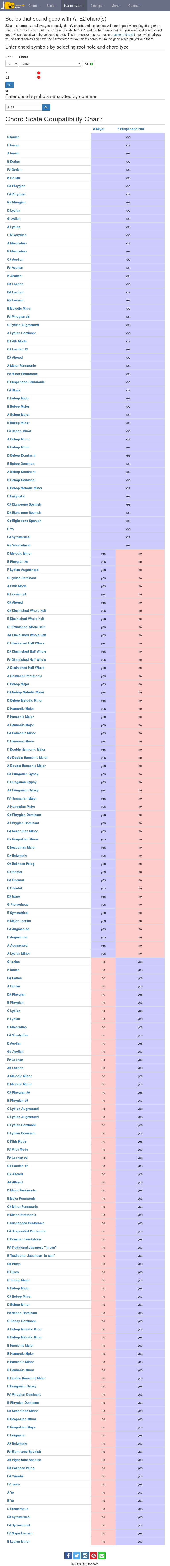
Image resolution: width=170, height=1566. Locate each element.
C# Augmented (18, 929)
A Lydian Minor (18, 953)
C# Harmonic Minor (21, 733)
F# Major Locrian (20, 1533)
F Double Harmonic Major (26, 749)
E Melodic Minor (19, 308)
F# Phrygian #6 (18, 316)
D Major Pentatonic (21, 1190)
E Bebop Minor (18, 422)
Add (87, 64)
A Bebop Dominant (21, 471)
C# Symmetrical (18, 537)
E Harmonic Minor (20, 1361)
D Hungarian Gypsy (22, 782)
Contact (134, 5)
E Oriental (14, 888)
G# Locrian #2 (17, 1165)
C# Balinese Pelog (21, 863)
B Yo (10, 1500)
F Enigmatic (16, 496)
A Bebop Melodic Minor (24, 1329)
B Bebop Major (18, 1288)
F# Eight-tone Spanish (24, 1451)
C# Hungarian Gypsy (22, 774)
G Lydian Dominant (21, 578)
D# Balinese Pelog (21, 1468)
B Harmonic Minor (20, 1370)
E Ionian (13, 145)
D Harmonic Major (20, 708)
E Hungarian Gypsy (21, 1386)
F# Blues (13, 390)
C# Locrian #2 (17, 349)
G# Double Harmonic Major (27, 757)
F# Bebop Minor (19, 431)
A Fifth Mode (17, 586)
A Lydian (13, 226)
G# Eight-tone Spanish (24, 520)
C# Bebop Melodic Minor (25, 692)
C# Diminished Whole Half (26, 610)
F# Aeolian (15, 267)
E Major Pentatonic (21, 1198)
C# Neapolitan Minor (22, 831)
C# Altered (15, 602)
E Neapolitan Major (21, 847)
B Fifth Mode (17, 341)
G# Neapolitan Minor (22, 839)
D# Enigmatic (17, 855)
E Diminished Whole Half (25, 618)
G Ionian (13, 961)
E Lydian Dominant (21, 1133)
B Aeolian (14, 275)
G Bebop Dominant (21, 1321)
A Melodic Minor (19, 1076)
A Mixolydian (17, 243)
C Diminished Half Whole (25, 643)
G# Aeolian (15, 1051)
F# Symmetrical (18, 1525)
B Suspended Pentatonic (26, 382)
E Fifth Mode (16, 1141)
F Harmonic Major (20, 716)
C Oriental (14, 872)
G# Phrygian (16, 202)
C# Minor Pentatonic (22, 1206)
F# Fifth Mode (17, 1149)
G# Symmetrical (19, 545)
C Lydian (13, 1010)
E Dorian (13, 161)
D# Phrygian (16, 994)
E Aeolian (14, 1043)
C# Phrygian (16, 186)
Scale (51, 5)
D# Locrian (15, 292)
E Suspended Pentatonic (25, 1223)
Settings (96, 5)
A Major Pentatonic (21, 365)
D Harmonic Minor (20, 741)
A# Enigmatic (17, 1443)
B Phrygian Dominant (23, 1402)
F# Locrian (15, 1059)
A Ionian (13, 153)
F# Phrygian (16, 194)
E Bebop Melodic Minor (24, 488)
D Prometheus (17, 1508)
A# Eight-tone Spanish (24, 1459)
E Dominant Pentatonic (24, 1239)
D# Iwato (13, 896)
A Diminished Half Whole (25, 667)
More (115, 5)
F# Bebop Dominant (22, 1312)
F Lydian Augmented (23, 569)
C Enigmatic (16, 1435)
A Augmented (17, 945)
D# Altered (15, 357)
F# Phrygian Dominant (24, 1394)
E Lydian (13, 1018)
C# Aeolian (15, 259)
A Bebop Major (18, 414)
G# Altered (15, 1174)
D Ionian (13, 137)
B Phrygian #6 (17, 1100)
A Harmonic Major (20, 725)
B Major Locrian (19, 921)
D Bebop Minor (18, 1304)
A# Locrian (15, 1067)
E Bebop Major (18, 406)
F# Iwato (13, 1484)
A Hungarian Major (21, 806)
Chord (33, 5)
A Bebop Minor (18, 439)
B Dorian (13, 177)
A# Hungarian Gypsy (22, 790)
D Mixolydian (17, 1027)
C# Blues (14, 1263)
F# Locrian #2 (17, 1157)
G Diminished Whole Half (26, 627)
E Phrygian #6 (17, 561)
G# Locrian (15, 300)
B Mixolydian (17, 251)
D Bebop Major (18, 398)
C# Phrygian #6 (18, 1092)
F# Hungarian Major (22, 798)
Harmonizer (72, 5)
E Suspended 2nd (130, 128)
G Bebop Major (18, 1280)
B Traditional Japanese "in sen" (31, 1255)
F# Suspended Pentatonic (26, 1231)
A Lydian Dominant (21, 333)
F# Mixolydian (17, 1035)
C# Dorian (14, 978)
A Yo (10, 1492)
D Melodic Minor (19, 553)
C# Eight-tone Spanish (24, 504)
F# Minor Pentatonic (22, 373)
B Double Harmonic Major (26, 1378)
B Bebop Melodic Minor (24, 1337)
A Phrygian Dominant (23, 823)
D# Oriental (15, 880)
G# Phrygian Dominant (24, 814)
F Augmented (17, 937)
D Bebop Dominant (21, 455)
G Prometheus (18, 904)
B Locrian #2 (16, 594)
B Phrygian (15, 1002)
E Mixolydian (17, 235)
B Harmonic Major (20, 1353)
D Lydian (13, 210)
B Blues (13, 1272)
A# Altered (15, 1182)
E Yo (10, 529)
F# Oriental (15, 1476)
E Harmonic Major (20, 1345)
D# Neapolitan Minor (22, 1410)
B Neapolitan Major (21, 1427)
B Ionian (13, 969)
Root (9, 57)
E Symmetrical (17, 912)
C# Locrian (15, 284)
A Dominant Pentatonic (24, 676)
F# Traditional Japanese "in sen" (32, 1247)
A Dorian (13, 986)
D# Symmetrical (18, 1517)
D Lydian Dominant (21, 1125)
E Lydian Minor (18, 1541)
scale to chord (123, 34)
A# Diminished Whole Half (26, 635)
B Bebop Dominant (21, 480)
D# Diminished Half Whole (26, 651)
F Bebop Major (18, 684)
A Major (98, 128)
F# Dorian (14, 169)
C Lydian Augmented (23, 1108)
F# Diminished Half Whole (26, 659)
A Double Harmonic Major (26, 765)
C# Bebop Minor (19, 1296)
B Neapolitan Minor (21, 1419)
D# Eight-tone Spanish (24, 512)
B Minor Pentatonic (21, 1214)
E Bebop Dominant (21, 463)
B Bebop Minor (18, 447)
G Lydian (14, 218)
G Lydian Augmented (23, 324)
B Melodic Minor (19, 1084)
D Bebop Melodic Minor (24, 700)
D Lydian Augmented (23, 1116)
